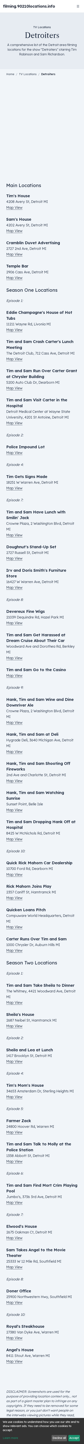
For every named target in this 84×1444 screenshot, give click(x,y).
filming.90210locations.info (29, 6)
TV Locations (28, 74)
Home (10, 74)
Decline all (59, 1438)
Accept (74, 1438)
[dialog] (42, 1431)
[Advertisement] (42, 132)
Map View (14, 207)
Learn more (10, 1438)
